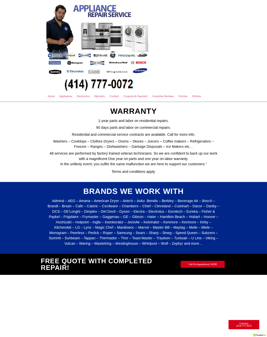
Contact (114, 96)
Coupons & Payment (135, 96)
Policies (182, 96)
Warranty (99, 96)
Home (51, 96)
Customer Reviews (163, 96)
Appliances (65, 96)
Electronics (83, 96)
